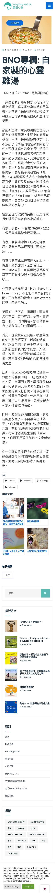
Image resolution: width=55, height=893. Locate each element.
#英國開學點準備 (37, 822)
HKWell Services (16, 835)
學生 (9, 847)
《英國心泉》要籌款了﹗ (31, 621)
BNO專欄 (9, 744)
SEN (34, 841)
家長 (9, 841)
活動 (7, 737)
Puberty (21, 841)
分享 (8, 575)
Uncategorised (12, 752)
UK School (13, 853)
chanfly (27, 50)
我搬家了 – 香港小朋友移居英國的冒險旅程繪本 (34, 656)
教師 (19, 847)
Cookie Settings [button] (12, 886)
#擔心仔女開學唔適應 (16, 822)
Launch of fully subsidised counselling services (34, 639)
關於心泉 (9, 796)
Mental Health (37, 835)
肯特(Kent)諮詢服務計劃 (16, 789)
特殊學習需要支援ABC (15, 781)
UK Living (31, 847)
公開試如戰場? (27, 687)
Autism (20, 828)
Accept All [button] (28, 886)
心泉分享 (9, 766)
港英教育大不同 (12, 774)
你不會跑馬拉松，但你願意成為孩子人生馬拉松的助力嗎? (35, 672)
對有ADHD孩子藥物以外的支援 (35, 703)
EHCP (33, 828)
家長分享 (9, 759)
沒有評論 (40, 50)
